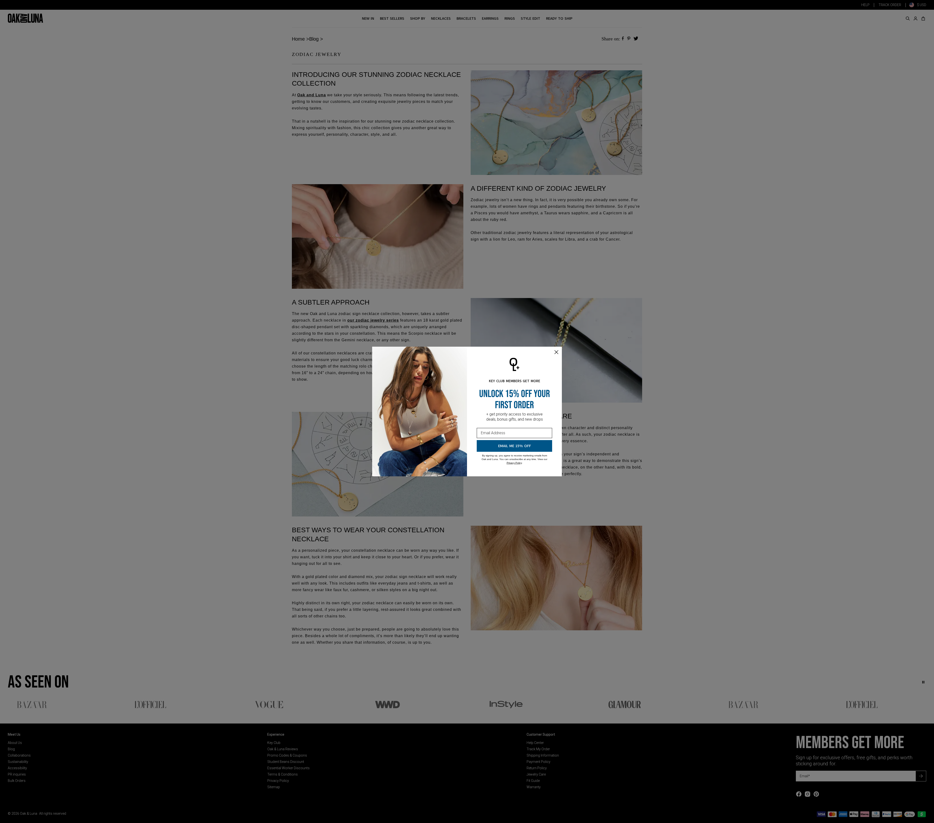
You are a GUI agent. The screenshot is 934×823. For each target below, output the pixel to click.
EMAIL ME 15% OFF (514, 446)
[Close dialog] (556, 352)
